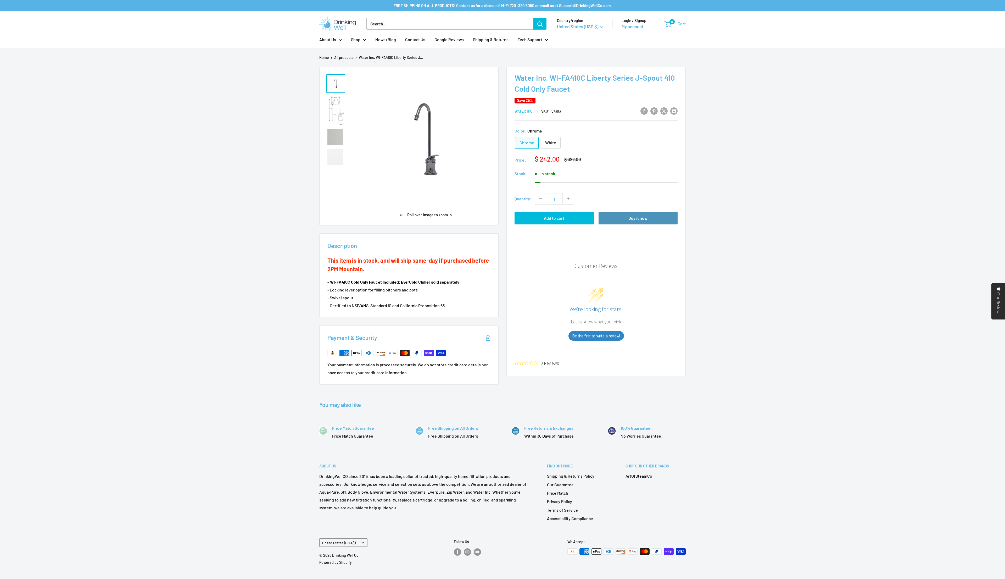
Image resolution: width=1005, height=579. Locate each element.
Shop (355, 39)
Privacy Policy (559, 501)
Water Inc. (524, 111)
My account (632, 26)
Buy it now (637, 218)
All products (344, 57)
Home (324, 57)
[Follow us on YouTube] (477, 552)
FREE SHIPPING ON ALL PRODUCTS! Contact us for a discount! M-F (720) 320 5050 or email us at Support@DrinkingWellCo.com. (503, 5)
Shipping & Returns (491, 39)
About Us (327, 39)
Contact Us (415, 39)
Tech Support (530, 39)
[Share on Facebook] (644, 111)
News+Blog (385, 39)
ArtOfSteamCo (639, 475)
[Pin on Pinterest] (654, 111)
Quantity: (523, 198)
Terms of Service (562, 510)
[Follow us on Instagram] (467, 552)
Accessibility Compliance (570, 518)
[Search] (539, 24)
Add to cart (554, 218)
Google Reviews (449, 39)
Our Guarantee (560, 484)
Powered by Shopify (335, 562)
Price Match (557, 492)
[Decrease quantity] (540, 198)
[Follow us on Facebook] (457, 552)
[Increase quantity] (568, 198)
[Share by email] (674, 111)
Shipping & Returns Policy (570, 475)
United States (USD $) (339, 543)
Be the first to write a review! (596, 335)
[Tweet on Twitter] (664, 111)
